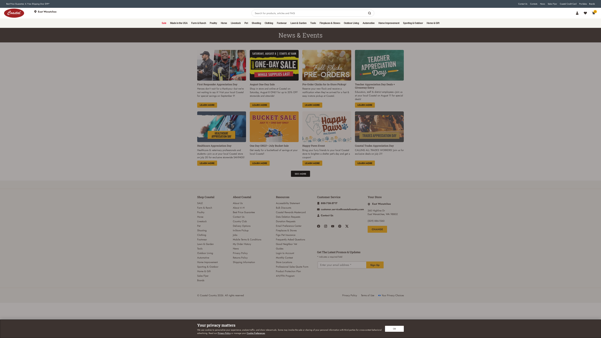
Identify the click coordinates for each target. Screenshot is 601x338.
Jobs (235, 235)
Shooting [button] (256, 23)
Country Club (240, 221)
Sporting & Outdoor (207, 267)
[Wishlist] (585, 13)
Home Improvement (207, 262)
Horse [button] (224, 23)
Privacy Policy (240, 253)
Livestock (202, 221)
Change (377, 229)
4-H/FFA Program (285, 276)
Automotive (203, 257)
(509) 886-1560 (376, 221)
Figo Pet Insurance (285, 235)
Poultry (200, 212)
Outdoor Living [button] (351, 23)
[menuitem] (164, 23)
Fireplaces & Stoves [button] (330, 23)
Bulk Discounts (283, 208)
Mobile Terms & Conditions (247, 239)
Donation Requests (285, 221)
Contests (533, 4)
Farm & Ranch (204, 208)
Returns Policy (240, 257)
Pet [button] (246, 23)
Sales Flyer (552, 4)
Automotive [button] (369, 23)
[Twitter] (346, 226)
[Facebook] (318, 226)
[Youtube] (332, 226)
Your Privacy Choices (393, 295)
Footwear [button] (282, 23)
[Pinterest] (339, 226)
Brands (592, 4)
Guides (279, 248)
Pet (198, 226)
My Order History (242, 244)
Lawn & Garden (205, 244)
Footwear (202, 239)
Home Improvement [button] (388, 23)
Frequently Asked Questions (290, 239)
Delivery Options (241, 226)
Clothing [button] (269, 23)
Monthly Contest (284, 257)
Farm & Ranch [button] (198, 23)
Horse (200, 217)
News (542, 4)
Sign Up (375, 265)
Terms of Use (367, 295)
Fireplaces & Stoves (286, 230)
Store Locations (284, 262)
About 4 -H (238, 208)
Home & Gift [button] (433, 23)
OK (394, 328)
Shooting (202, 230)
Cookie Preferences (256, 333)
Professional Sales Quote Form (292, 267)
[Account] (577, 13)
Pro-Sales (583, 4)
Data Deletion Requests (288, 217)
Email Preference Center (288, 226)
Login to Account (285, 253)
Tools (199, 248)
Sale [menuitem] (164, 23)
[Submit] (370, 13)
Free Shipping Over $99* (38, 4)
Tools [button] (313, 23)
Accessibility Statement (288, 203)
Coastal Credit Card (568, 4)
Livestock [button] (236, 23)
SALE (200, 203)
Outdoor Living (205, 253)
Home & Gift (204, 271)
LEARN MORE (207, 105)
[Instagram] (325, 226)
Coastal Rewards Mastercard (291, 212)
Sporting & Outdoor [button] (413, 23)
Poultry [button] (213, 23)
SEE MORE (300, 173)
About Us (238, 203)
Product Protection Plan (288, 271)
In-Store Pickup (241, 230)
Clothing (201, 235)
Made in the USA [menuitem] (178, 23)
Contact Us (522, 4)
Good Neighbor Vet (286, 244)
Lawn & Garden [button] (298, 23)
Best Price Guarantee (15, 4)
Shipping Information (244, 262)
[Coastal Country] (14, 13)
